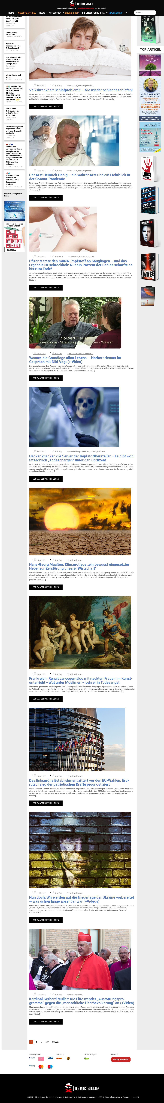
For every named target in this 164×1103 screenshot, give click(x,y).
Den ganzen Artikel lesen (46, 106)
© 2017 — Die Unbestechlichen (38, 1097)
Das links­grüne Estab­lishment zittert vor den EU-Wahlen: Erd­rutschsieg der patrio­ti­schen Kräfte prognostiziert (79, 782)
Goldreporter (10, 23)
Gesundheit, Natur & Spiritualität (81, 86)
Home (11, 13)
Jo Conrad (9, 37)
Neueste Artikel (27, 13)
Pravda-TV (9, 79)
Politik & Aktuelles (75, 560)
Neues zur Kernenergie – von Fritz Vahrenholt (13, 46)
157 (47, 1042)
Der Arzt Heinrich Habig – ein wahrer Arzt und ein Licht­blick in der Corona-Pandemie (79, 177)
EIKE (7, 50)
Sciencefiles (10, 66)
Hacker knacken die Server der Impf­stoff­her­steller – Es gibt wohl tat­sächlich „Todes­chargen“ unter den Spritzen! (81, 458)
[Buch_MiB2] (150, 267)
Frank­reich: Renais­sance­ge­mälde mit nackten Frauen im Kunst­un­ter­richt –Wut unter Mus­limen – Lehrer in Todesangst (80, 680)
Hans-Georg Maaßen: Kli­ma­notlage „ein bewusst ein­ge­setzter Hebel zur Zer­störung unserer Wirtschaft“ (79, 566)
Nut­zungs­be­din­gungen (87, 1097)
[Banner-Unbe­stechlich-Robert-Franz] (150, 65)
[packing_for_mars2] (150, 295)
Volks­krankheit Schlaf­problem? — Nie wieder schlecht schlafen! (81, 90)
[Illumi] (150, 233)
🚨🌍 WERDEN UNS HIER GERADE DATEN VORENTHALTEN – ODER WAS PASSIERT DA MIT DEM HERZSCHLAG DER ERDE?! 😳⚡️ (14, 93)
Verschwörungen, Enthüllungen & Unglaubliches (87, 452)
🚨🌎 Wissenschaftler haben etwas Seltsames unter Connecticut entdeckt (12, 178)
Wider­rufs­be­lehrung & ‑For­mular (117, 1097)
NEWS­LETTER (115, 13)
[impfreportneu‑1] (150, 137)
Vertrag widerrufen (120, 1059)
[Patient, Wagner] (14, 237)
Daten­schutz (70, 1097)
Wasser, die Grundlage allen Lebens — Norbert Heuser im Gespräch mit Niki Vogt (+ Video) (75, 360)
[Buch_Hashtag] (150, 200)
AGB (100, 1097)
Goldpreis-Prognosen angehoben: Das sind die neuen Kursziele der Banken (14, 130)
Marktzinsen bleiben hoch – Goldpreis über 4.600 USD (14, 19)
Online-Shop (72, 13)
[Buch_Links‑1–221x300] (150, 168)
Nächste (55, 1042)
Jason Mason (11, 117)
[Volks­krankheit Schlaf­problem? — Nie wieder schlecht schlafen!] (82, 47)
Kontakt (136, 1097)
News (42, 13)
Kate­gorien (55, 13)
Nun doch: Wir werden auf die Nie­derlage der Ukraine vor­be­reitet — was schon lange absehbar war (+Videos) (81, 899)
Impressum (58, 1097)
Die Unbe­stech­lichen (93, 13)
